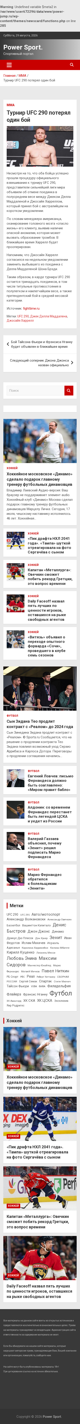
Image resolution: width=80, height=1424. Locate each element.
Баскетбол (13, 925)
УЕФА (34, 986)
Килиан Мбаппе (59, 947)
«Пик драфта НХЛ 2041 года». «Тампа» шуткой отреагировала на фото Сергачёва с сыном (49, 545)
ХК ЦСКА (44, 1000)
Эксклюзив (61, 1000)
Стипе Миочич (62, 981)
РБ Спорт (12, 976)
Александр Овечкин (59, 919)
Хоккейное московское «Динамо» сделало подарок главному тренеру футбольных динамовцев (39, 479)
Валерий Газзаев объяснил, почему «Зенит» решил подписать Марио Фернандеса (45, 847)
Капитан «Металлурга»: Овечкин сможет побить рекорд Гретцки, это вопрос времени (50, 577)
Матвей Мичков (30, 971)
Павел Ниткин (55, 970)
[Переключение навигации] (9, 65)
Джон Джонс (39, 931)
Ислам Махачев (33, 943)
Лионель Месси (45, 952)
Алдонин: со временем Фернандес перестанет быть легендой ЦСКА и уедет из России (50, 814)
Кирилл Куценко (20, 952)
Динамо (58, 931)
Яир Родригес (15, 1005)
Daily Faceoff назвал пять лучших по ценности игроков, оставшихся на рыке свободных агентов (47, 610)
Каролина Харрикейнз (35, 947)
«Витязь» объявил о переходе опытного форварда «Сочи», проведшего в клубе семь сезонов (47, 646)
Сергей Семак (28, 981)
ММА (10, 105)
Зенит (56, 937)
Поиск (68, 391)
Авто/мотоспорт (46, 914)
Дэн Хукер (41, 938)
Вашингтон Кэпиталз (36, 925)
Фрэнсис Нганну (35, 994)
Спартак (45, 981)
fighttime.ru (31, 308)
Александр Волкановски (26, 919)
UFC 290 (23, 316)
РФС (22, 976)
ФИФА (42, 986)
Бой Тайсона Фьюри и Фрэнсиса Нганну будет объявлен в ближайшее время (41, 344)
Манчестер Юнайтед (39, 965)
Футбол (12, 715)
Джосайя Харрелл (20, 320)
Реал (31, 976)
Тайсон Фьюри (18, 986)
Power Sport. (23, 47)
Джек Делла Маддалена (48, 316)
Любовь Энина (22, 958)
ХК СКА (29, 1001)
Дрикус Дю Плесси (20, 938)
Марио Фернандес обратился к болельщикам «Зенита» (45, 881)
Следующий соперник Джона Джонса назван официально (39, 362)
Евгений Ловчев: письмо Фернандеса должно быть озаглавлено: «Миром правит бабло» (50, 783)
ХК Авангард (14, 1001)
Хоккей (12, 468)
